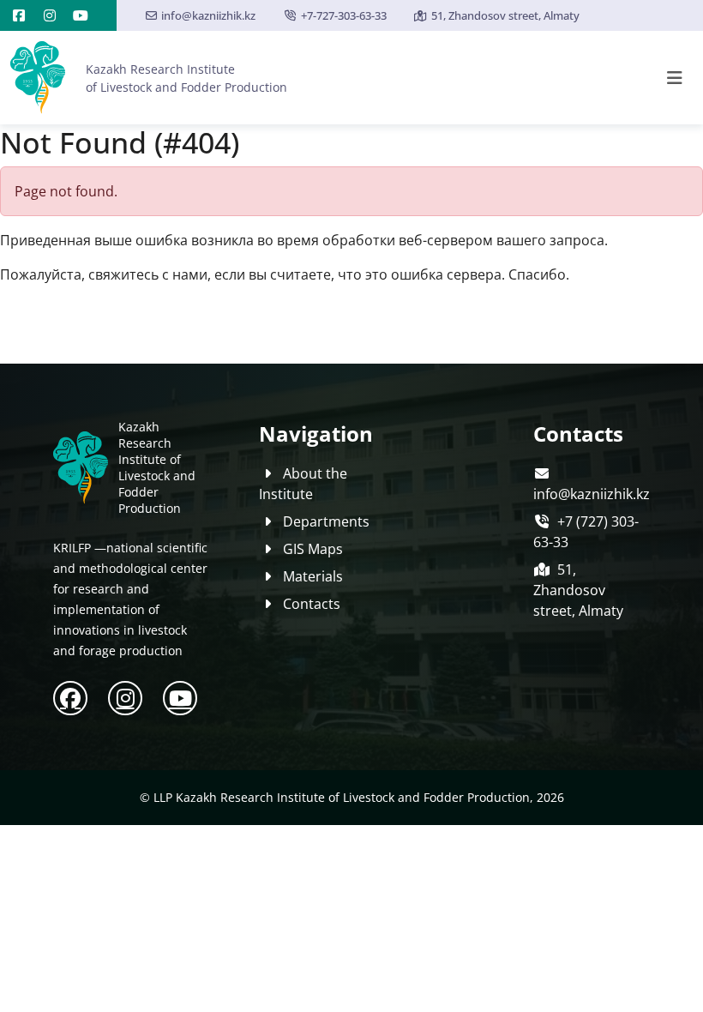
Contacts (311, 603)
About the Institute (303, 483)
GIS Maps (313, 548)
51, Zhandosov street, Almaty (505, 15)
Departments (326, 521)
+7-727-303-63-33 (343, 15)
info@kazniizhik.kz (208, 15)
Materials (313, 576)
